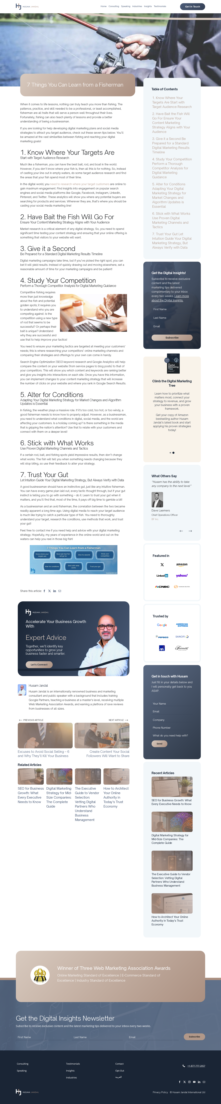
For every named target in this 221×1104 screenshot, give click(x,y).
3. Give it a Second (171, 145)
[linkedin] (199, 1078)
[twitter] (184, 1078)
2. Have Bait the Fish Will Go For (171, 123)
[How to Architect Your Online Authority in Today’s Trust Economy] (116, 770)
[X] (49, 591)
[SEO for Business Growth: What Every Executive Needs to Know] (31, 770)
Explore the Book (172, 440)
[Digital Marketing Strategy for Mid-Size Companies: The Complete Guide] (59, 770)
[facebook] (180, 1078)
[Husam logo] (27, 5)
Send (159, 739)
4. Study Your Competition (172, 168)
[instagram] (189, 1078)
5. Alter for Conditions (169, 195)
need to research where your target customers (79, 184)
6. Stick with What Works (171, 220)
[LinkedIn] (54, 591)
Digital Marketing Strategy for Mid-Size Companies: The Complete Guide (59, 797)
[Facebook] (44, 591)
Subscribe (172, 337)
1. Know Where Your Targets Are (172, 102)
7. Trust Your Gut (172, 240)
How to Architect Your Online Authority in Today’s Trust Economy (116, 797)
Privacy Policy (160, 1088)
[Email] (59, 591)
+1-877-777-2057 (196, 1061)
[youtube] (194, 1078)
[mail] (204, 1078)
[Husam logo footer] (27, 1086)
